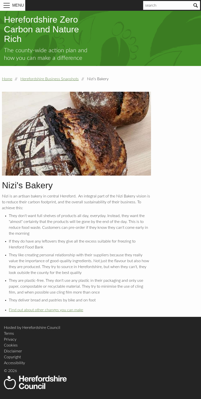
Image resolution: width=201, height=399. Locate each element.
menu (18, 5)
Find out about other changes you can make (46, 310)
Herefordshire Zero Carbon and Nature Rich (41, 29)
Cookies (11, 345)
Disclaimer (13, 351)
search (150, 5)
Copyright (12, 357)
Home (7, 79)
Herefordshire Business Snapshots (49, 79)
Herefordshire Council (35, 382)
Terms (9, 333)
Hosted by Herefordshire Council (32, 328)
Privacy (10, 339)
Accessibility (14, 363)
